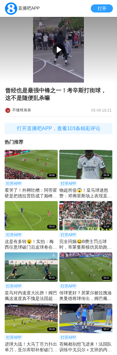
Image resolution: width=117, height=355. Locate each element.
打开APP (13, 183)
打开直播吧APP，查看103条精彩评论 (58, 128)
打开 (102, 8)
